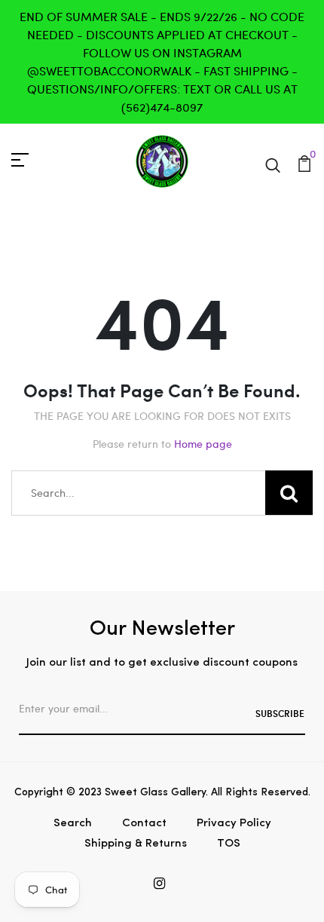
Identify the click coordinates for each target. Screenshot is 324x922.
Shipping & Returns (135, 844)
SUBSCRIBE (279, 713)
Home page (203, 443)
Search (72, 823)
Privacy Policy (234, 823)
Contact (144, 823)
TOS (228, 844)
